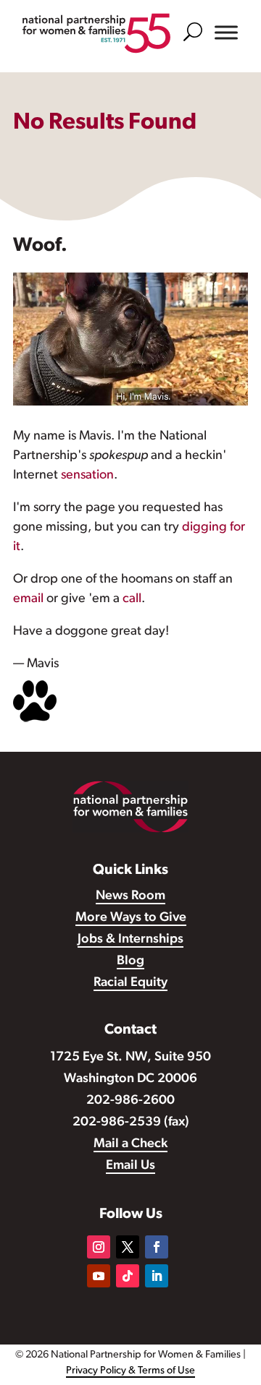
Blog (130, 961)
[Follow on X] (127, 1246)
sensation (87, 475)
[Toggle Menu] (226, 32)
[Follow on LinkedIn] (156, 1275)
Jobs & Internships (130, 939)
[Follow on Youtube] (98, 1275)
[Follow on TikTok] (127, 1275)
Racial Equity (130, 983)
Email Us (130, 1165)
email (28, 599)
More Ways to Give (130, 918)
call (132, 599)
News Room (130, 896)
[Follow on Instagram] (98, 1246)
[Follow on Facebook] (156, 1246)
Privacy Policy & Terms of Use (130, 1370)
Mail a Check (130, 1144)
